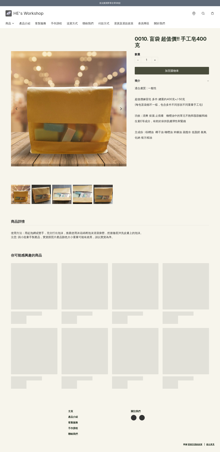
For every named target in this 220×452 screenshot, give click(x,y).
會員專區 (143, 23)
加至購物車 (172, 70)
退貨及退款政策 (123, 23)
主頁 (70, 411)
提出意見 (210, 444)
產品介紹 (24, 23)
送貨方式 (72, 23)
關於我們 (159, 23)
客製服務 (40, 23)
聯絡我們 (88, 23)
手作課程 (56, 23)
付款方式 (103, 23)
